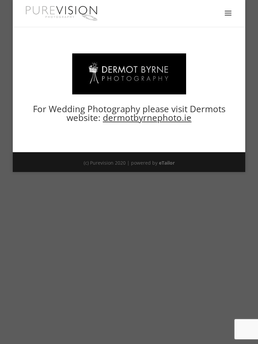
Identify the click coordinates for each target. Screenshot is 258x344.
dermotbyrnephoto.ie (147, 118)
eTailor (167, 163)
